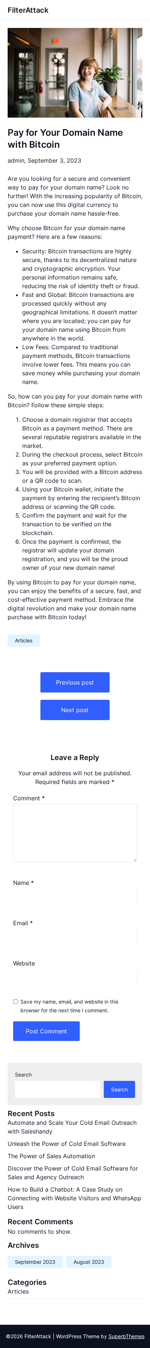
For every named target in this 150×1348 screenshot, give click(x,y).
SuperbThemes (126, 1336)
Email (23, 923)
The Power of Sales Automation (51, 1156)
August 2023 (89, 1262)
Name (23, 882)
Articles (23, 640)
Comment (29, 798)
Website (24, 963)
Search (23, 1074)
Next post (74, 710)
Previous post (75, 682)
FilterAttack (28, 10)
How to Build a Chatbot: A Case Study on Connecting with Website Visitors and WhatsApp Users (74, 1198)
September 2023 (35, 1262)
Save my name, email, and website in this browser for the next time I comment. (69, 1005)
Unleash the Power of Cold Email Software (67, 1143)
